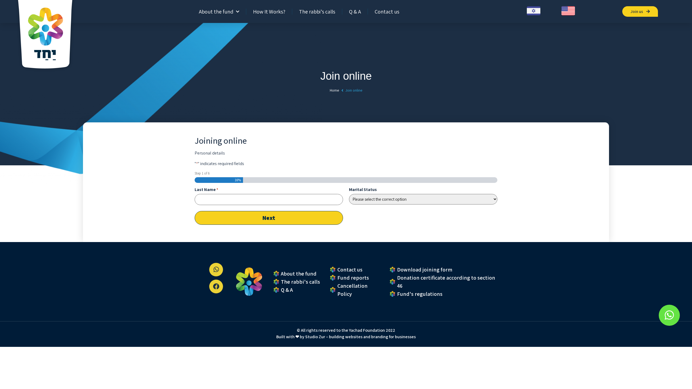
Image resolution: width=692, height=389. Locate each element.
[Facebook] (216, 286)
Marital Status (363, 189)
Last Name (206, 189)
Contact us (387, 11)
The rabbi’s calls (317, 11)
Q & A (355, 11)
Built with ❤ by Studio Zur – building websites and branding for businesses (346, 337)
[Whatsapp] (216, 270)
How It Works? (269, 11)
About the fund (216, 11)
